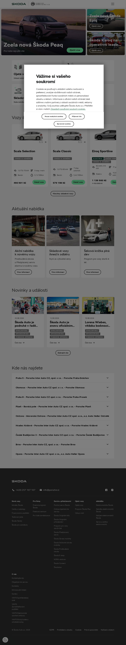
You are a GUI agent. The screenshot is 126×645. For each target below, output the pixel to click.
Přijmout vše (76, 116)
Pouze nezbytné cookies (54, 116)
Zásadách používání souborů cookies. (68, 109)
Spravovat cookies (64, 124)
